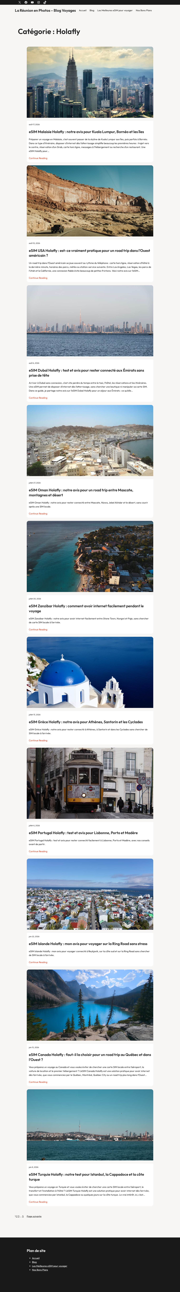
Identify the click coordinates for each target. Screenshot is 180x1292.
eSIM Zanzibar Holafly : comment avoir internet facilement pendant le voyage (86, 608)
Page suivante (34, 1216)
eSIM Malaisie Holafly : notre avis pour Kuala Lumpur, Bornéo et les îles (86, 131)
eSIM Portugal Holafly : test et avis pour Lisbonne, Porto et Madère (83, 832)
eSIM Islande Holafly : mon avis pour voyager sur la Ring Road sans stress (88, 943)
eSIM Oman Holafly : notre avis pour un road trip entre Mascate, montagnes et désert (81, 492)
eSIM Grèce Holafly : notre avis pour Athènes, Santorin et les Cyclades (86, 722)
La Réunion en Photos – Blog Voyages (45, 10)
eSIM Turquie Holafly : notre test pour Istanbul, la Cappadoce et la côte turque (86, 1177)
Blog (92, 10)
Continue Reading (38, 158)
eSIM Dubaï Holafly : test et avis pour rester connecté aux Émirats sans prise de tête (86, 373)
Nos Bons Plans (144, 10)
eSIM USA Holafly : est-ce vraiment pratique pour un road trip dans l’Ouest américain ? (89, 253)
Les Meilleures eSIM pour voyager (115, 10)
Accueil (82, 10)
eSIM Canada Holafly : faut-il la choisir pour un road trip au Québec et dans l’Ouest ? (90, 1057)
